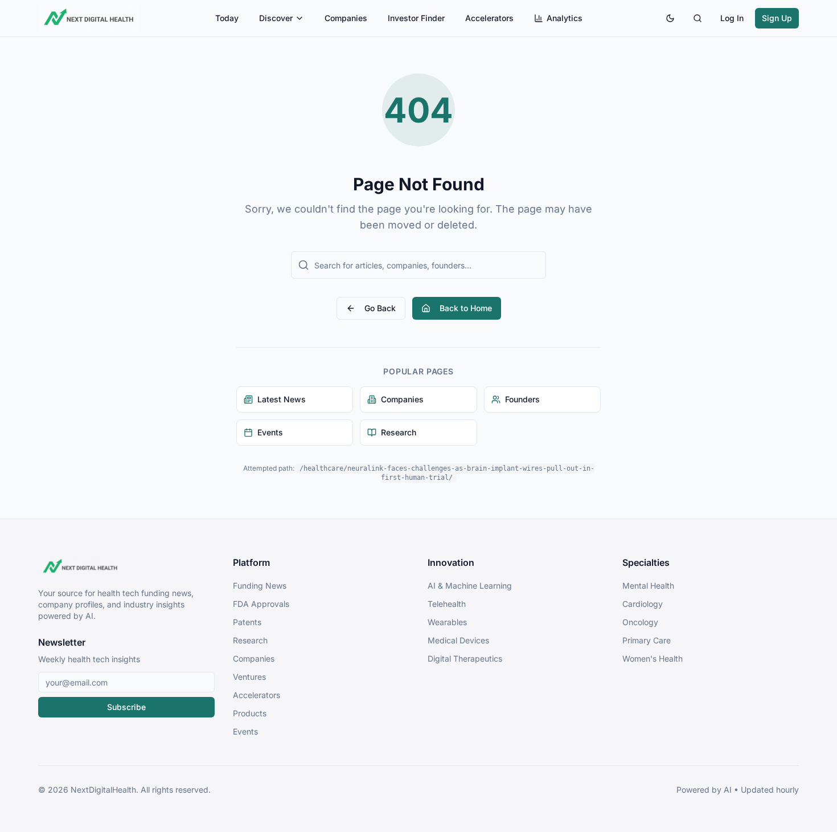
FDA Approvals (261, 604)
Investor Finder (416, 18)
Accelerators (489, 18)
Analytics (564, 18)
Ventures (249, 677)
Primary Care (646, 640)
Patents (247, 622)
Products (249, 713)
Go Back (380, 308)
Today (227, 18)
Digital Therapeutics (465, 658)
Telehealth (447, 604)
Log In (732, 18)
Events (245, 731)
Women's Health (652, 658)
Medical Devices (458, 640)
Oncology (640, 622)
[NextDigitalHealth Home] (126, 567)
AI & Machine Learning (470, 585)
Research (250, 640)
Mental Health (648, 585)
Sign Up (777, 18)
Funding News (259, 585)
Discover (276, 18)
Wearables (447, 622)
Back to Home (466, 308)
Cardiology (642, 604)
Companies (346, 18)
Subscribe (126, 707)
